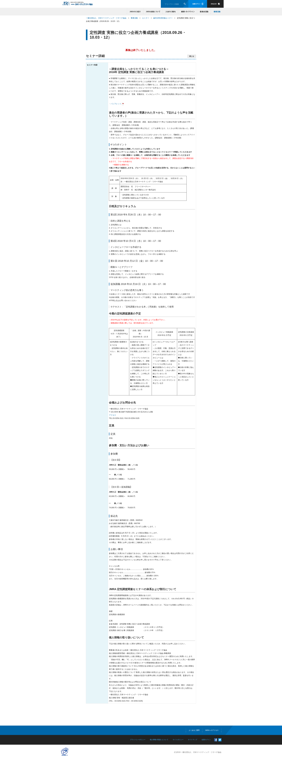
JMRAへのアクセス (212, 730)
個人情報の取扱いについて (159, 739)
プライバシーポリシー (137, 739)
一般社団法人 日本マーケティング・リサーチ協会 (106, 18)
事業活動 (217, 11)
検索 (185, 4)
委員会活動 (204, 11)
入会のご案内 (170, 11)
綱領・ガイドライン (187, 11)
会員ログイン (197, 4)
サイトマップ (192, 739)
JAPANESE (215, 4)
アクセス (112, 415)
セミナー (145, 18)
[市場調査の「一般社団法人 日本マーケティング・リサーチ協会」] (77, 4)
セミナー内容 (92, 65)
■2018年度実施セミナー (163, 18)
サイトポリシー (178, 739)
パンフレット (116, 104)
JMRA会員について (153, 11)
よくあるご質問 (194, 730)
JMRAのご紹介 (135, 11)
